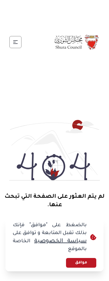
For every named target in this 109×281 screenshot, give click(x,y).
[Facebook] (76, 8)
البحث (38, 22)
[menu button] (15, 42)
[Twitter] (62, 8)
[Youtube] (33, 8)
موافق (81, 263)
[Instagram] (47, 8)
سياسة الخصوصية (60, 241)
